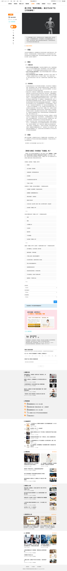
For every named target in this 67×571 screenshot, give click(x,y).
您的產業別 (27, 294)
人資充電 (32, 3)
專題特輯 (27, 3)
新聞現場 (43, 3)
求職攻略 (15, 3)
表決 (55, 301)
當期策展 (54, 3)
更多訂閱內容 (54, 451)
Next (58, 523)
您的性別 (26, 285)
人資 (9, 21)
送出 (41, 366)
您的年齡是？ (27, 290)
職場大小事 (21, 3)
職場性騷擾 (13, 21)
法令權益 (38, 3)
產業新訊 (10, 3)
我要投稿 (27, 566)
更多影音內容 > (54, 514)
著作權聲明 (39, 566)
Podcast (49, 3)
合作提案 (33, 566)
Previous (22, 523)
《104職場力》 (36, 314)
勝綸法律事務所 (13, 17)
